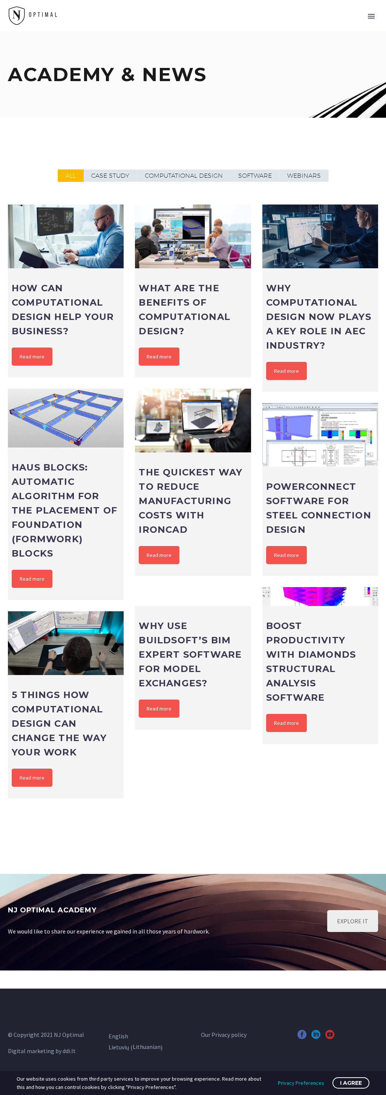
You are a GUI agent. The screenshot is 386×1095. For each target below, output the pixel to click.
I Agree (351, 1083)
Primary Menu (371, 16)
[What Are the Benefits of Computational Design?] (193, 236)
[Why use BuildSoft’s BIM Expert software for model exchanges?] (193, 596)
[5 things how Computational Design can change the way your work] (66, 643)
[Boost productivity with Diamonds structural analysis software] (320, 596)
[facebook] (301, 1037)
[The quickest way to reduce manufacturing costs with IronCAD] (193, 420)
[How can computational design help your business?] (66, 236)
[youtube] (329, 1037)
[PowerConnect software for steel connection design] (320, 434)
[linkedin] (315, 1037)
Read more (32, 356)
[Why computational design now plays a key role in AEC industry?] (320, 236)
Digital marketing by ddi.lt (42, 1051)
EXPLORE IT (352, 921)
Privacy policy (229, 1034)
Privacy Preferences (301, 1083)
